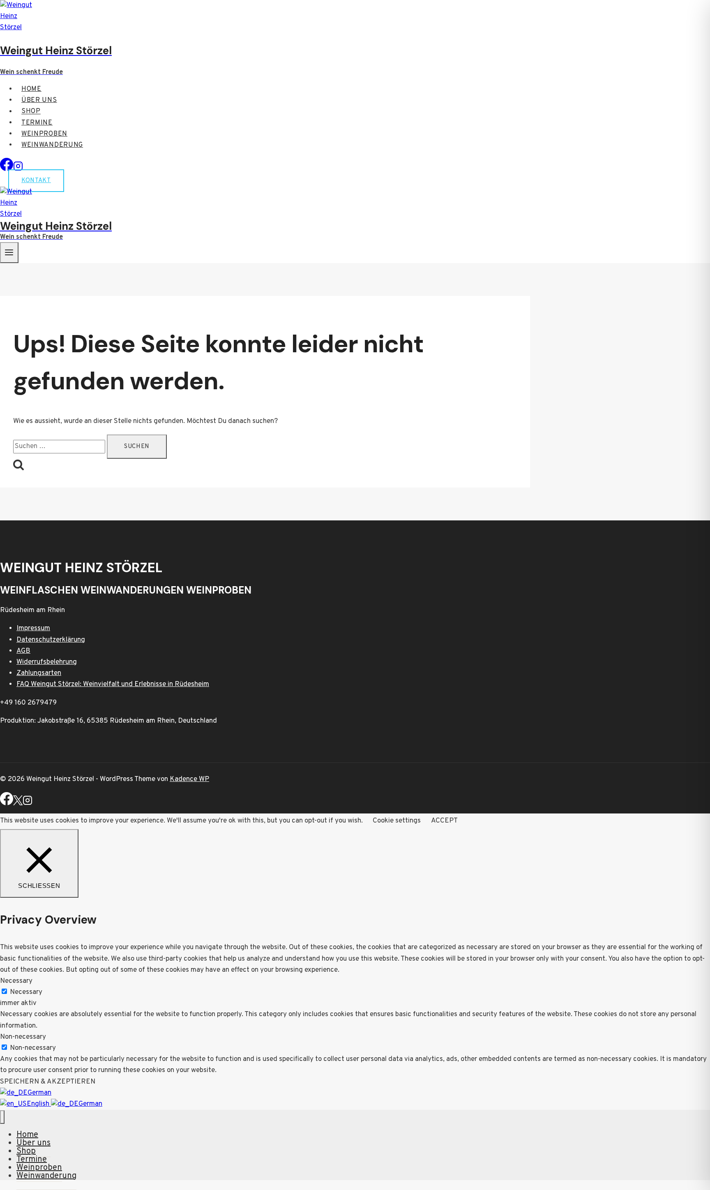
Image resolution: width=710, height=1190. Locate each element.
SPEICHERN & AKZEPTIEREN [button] (47, 1081)
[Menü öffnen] (9, 252)
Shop (31, 112)
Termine (37, 123)
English (39, 1104)
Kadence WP (189, 779)
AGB (23, 651)
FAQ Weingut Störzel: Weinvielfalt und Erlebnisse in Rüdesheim (112, 684)
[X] (18, 803)
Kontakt (36, 181)
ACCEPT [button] (444, 820)
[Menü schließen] (2, 1117)
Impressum (33, 628)
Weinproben (44, 134)
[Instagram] (27, 803)
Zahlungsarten (38, 673)
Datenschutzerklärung (50, 640)
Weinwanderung (52, 145)
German (39, 1093)
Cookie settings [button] (397, 820)
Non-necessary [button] (23, 1037)
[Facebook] (6, 169)
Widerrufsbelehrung (46, 662)
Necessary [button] (16, 981)
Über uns (39, 100)
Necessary (26, 992)
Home (31, 89)
